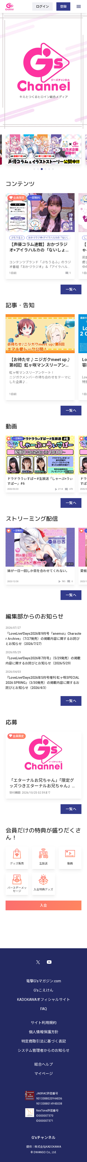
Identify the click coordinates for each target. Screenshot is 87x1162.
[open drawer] (78, 6)
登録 (63, 6)
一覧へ (71, 289)
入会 (43, 905)
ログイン (42, 6)
